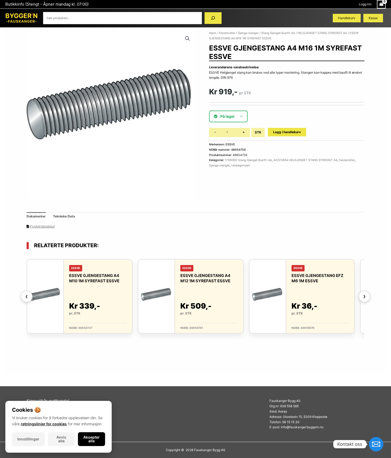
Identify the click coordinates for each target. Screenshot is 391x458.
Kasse (373, 18)
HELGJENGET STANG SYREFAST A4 (322, 33)
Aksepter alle (91, 439)
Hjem (212, 33)
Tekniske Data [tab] (64, 216)
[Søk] (213, 18)
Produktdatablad (42, 226)
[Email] (376, 444)
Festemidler (227, 33)
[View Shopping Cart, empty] (381, 4)
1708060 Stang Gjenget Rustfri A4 (248, 160)
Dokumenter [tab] (36, 216)
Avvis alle (61, 439)
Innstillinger (28, 439)
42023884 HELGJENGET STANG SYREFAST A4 (305, 160)
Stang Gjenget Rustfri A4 (278, 33)
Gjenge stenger (248, 33)
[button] (187, 38)
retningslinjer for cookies (44, 424)
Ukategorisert (240, 165)
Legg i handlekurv (287, 132)
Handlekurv (346, 18)
